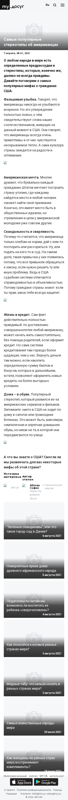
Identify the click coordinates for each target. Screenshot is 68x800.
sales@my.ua (53, 794)
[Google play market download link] (46, 782)
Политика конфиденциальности (34, 790)
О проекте (9, 790)
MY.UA (5, 5)
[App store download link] (21, 782)
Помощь (57, 790)
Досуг (17, 6)
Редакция (11, 794)
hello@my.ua (39, 794)
